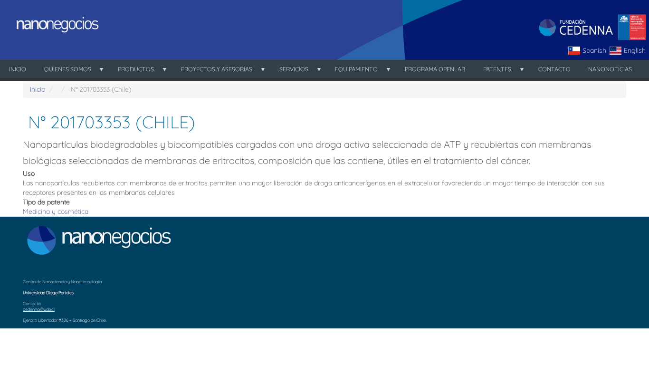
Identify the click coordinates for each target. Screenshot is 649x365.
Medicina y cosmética (55, 211)
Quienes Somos (63, 71)
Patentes (492, 71)
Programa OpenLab (435, 69)
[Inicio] (54, 24)
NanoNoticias (610, 69)
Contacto (554, 69)
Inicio (17, 69)
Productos (131, 71)
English (635, 50)
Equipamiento (352, 71)
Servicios (289, 71)
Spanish (594, 50)
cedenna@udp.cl (39, 309)
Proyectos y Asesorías (212, 71)
